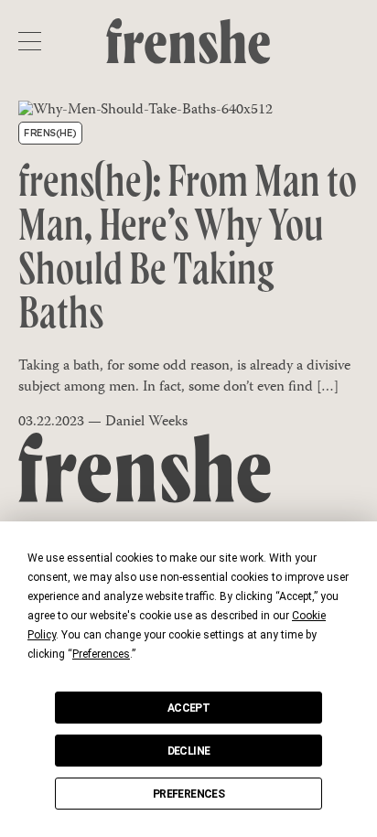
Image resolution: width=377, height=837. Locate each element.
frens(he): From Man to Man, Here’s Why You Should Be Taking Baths (187, 250)
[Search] (347, 40)
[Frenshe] (188, 42)
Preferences (188, 794)
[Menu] (29, 41)
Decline (188, 751)
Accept (188, 708)
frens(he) (50, 133)
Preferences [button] (101, 654)
